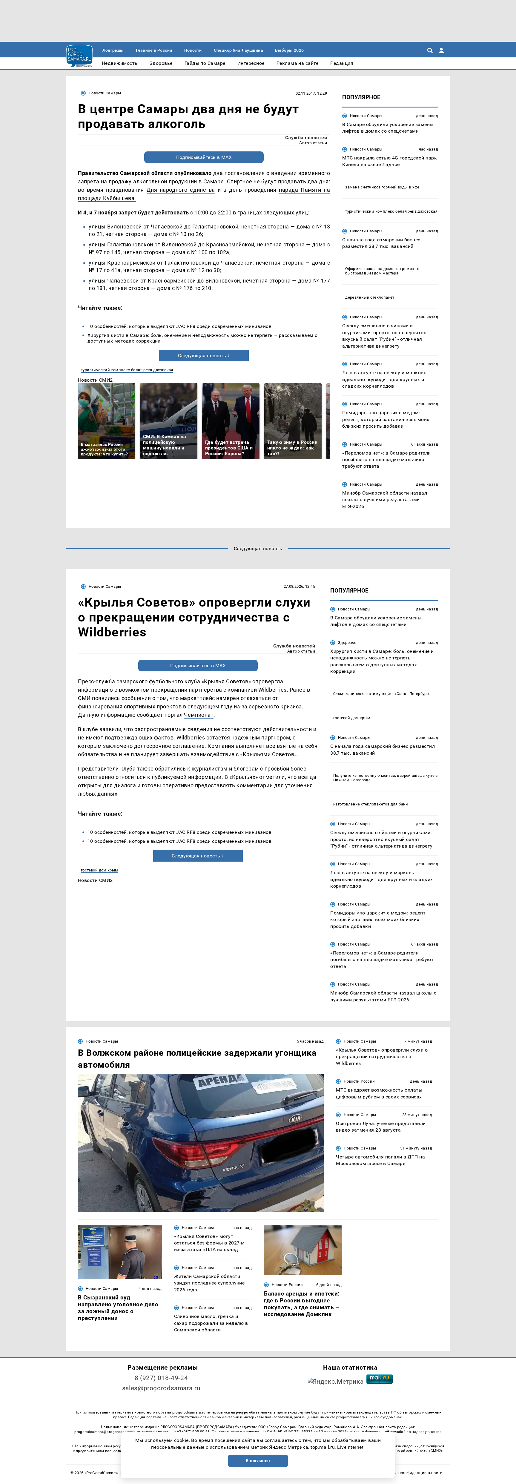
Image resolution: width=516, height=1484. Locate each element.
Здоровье (347, 642)
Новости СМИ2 (95, 380)
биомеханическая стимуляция (362, 693)
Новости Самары (105, 93)
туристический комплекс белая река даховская (127, 370)
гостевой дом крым (99, 870)
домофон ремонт (399, 268)
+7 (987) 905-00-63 (193, 1432)
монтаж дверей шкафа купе (407, 775)
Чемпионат (199, 715)
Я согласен (258, 1460)
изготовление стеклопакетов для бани (370, 804)
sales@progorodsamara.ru (161, 1388)
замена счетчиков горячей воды (376, 187)
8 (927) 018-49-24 (161, 1378)
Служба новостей (306, 137)
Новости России (359, 1081)
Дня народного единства (181, 190)
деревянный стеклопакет (369, 297)
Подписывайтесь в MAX (204, 157)
